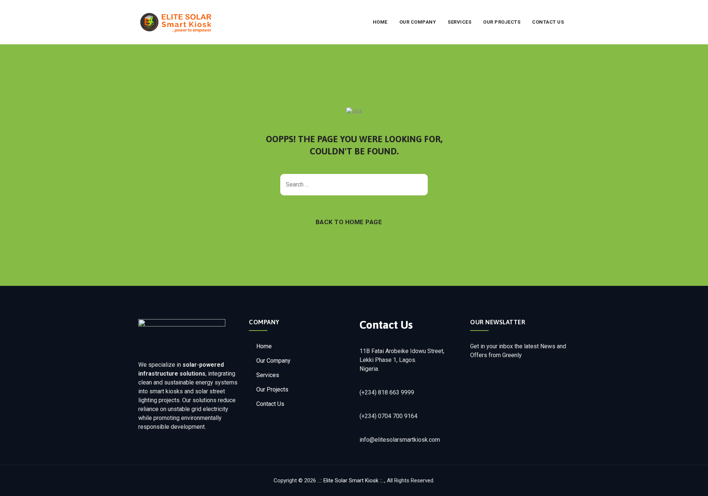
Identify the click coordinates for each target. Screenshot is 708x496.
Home (380, 22)
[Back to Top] (692, 484)
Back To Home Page (349, 222)
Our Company (417, 22)
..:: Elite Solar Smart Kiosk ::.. (350, 480)
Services (459, 22)
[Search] (418, 184)
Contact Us (548, 22)
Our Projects (501, 22)
